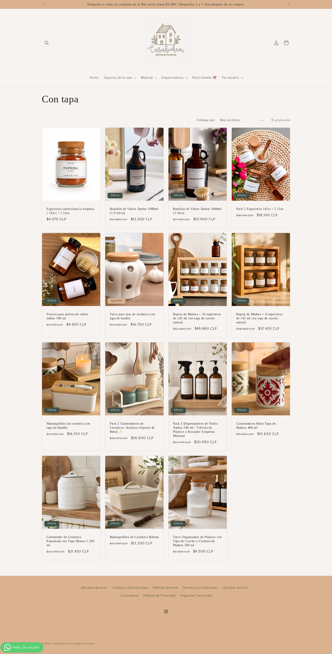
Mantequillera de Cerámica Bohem (134, 537)
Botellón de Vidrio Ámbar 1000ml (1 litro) (197, 210)
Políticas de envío (165, 588)
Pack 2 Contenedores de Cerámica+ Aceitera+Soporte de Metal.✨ (132, 427)
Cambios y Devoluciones (130, 588)
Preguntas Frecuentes (196, 596)
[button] (47, 43)
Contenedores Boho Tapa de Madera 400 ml (256, 425)
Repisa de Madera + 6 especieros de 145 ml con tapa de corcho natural (259, 318)
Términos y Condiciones (200, 588)
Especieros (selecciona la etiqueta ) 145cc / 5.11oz (70, 210)
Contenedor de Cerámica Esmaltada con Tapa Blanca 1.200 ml (70, 541)
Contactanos (129, 596)
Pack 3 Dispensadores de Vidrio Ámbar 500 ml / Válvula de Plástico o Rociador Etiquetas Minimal (195, 429)
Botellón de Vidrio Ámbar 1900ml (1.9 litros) (134, 210)
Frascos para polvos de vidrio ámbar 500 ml (67, 316)
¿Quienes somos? (235, 588)
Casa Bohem (60, 643)
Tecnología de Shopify (81, 643)
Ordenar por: (206, 120)
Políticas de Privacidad (159, 596)
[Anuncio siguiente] (289, 4)
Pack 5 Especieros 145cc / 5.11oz (259, 208)
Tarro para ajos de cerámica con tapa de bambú (132, 316)
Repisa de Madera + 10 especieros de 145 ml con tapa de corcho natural (197, 318)
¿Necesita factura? (94, 588)
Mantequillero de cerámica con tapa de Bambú (68, 425)
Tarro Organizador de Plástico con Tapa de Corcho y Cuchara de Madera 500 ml (197, 541)
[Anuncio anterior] (43, 4)
